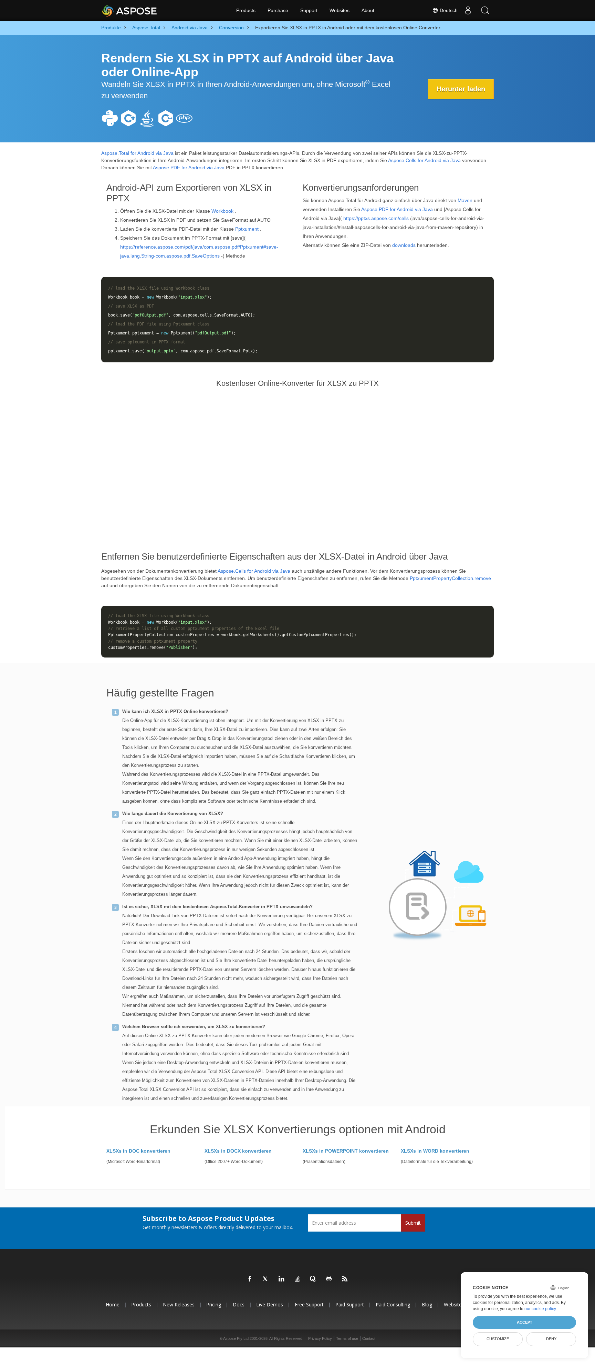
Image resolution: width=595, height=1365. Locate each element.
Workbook (222, 211)
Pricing (213, 1304)
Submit (413, 1223)
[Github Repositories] (329, 1279)
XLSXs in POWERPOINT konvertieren (346, 1151)
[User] (468, 10)
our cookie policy (540, 1308)
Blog (427, 1304)
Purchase (278, 10)
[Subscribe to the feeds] (345, 1279)
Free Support (309, 1304)
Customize (498, 1339)
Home (112, 1304)
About (368, 10)
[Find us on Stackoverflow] (297, 1279)
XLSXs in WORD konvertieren (435, 1151)
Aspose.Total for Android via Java (137, 153)
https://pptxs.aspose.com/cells (376, 218)
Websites (339, 10)
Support (308, 10)
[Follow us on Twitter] (265, 1279)
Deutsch (448, 10)
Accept (524, 1322)
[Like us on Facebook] (250, 1279)
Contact (368, 1338)
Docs (238, 1304)
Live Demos (269, 1304)
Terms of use (347, 1338)
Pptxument (247, 229)
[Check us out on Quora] (313, 1279)
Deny (551, 1339)
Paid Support (349, 1304)
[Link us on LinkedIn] (281, 1279)
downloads (404, 245)
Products (245, 10)
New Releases (179, 1304)
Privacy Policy (320, 1338)
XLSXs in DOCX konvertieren (238, 1151)
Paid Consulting (393, 1304)
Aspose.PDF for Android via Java (189, 167)
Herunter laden (461, 89)
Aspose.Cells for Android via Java (424, 160)
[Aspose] (129, 10)
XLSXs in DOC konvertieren (138, 1151)
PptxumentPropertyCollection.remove (450, 578)
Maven (465, 200)
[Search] (485, 10)
